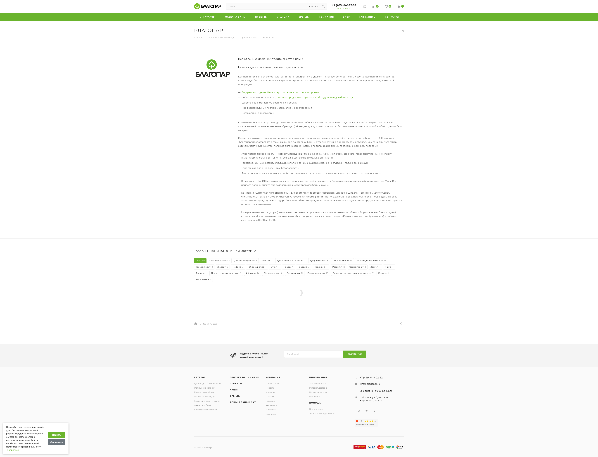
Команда (270, 392)
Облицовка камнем (204, 388)
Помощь (315, 403)
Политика (314, 396)
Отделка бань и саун (244, 377)
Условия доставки (318, 388)
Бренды (235, 396)
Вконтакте (358, 411)
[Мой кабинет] (364, 7)
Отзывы (270, 396)
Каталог (199, 377)
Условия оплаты (317, 383)
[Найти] (323, 6)
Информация (318, 377)
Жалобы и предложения (322, 413)
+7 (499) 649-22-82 (344, 5)
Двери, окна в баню (204, 392)
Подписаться (355, 354)
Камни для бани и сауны (207, 401)
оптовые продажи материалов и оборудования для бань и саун (315, 97)
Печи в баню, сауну (204, 396)
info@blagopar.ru (370, 383)
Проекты (236, 383)
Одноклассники (374, 411)
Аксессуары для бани (205, 409)
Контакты (271, 414)
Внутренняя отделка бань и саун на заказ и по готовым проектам (281, 92)
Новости (270, 388)
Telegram (366, 411)
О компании (272, 383)
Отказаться (56, 442)
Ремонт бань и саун (243, 402)
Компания (273, 377)
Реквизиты (271, 405)
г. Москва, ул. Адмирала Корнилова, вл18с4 (374, 399)
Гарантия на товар (319, 392)
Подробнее (13, 450)
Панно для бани (202, 405)
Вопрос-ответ (316, 409)
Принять (56, 434)
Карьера (270, 401)
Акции (234, 389)
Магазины (271, 409)
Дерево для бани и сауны (207, 383)
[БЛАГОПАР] (212, 68)
